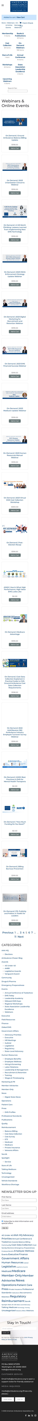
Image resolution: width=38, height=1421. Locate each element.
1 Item (25, 23)
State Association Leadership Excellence (20, 68)
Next (21, 936)
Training (8, 1075)
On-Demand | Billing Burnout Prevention (15, 868)
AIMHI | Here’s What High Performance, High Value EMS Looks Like (15, 589)
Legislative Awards (13, 971)
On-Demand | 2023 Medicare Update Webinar (14, 409)
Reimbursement (9, 1127)
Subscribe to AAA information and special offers (17, 1222)
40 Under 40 (10, 966)
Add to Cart (15, 148)
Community (7, 978)
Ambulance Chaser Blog (12, 958)
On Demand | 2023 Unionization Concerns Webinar (14, 182)
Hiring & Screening (13, 1064)
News (4, 1093)
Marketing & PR (8, 1082)
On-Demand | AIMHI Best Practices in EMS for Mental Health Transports (15, 779)
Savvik (4, 1154)
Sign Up (6, 1333)
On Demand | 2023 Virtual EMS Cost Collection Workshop (15, 500)
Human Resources (10, 1055)
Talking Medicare (9, 1169)
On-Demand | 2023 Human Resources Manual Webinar (14, 455)
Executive (6, 1016)
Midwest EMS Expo (13, 1001)
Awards (5, 962)
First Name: (7, 1197)
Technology (6, 1173)
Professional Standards (12, 1116)
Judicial (8, 1043)
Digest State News (13, 1097)
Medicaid (9, 1142)
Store (4, 23)
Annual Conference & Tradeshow (19, 993)
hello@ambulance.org (11, 1370)
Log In (20, 1399)
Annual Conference (20, 56)
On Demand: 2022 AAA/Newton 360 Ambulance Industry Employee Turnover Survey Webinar (14, 732)
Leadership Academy (14, 998)
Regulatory (9, 1049)
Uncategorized (8, 1177)
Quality (5, 1124)
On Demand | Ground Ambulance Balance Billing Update (14, 138)
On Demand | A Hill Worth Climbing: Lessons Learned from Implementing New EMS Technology (14, 228)
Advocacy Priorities (13, 1035)
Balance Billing (11, 1131)
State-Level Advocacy (14, 1051)
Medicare (9, 1145)
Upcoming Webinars (7, 80)
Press (4, 1108)
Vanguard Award (12, 974)
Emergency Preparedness (13, 985)
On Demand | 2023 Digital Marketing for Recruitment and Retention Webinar (15, 320)
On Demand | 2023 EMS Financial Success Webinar (14, 365)
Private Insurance (12, 1148)
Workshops (7, 65)
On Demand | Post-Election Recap (15, 544)
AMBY (7, 968)
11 (15, 936)
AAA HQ (5, 950)
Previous (7, 932)
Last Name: (6, 1205)
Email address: (8, 1213)
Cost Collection (7, 44)
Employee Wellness (13, 1062)
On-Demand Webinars (18, 25)
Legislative (9, 1046)
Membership (7, 33)
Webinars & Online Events (10, 25)
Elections (9, 954)
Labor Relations (11, 1067)
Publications (7, 1120)
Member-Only (8, 1089)
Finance (5, 1023)
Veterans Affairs (11, 1150)
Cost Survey (10, 1137)
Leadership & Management (16, 1070)
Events (4, 989)
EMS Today (9, 996)
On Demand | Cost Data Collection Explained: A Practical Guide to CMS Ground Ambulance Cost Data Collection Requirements (14, 682)
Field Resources (8, 1020)
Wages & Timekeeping (14, 1078)
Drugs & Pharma (9, 981)
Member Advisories (10, 1086)
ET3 (6, 1139)
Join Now (8, 1399)
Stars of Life (7, 55)
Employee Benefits (13, 1059)
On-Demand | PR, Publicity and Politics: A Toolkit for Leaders (14, 913)
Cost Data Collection (13, 1134)
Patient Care (7, 1105)
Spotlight (6, 1158)
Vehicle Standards (9, 1181)
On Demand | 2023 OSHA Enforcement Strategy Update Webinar (15, 274)
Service (8, 1162)
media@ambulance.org (12, 1391)
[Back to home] (19, 5)
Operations (6, 1101)
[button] (3, 5)
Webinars (9, 1012)
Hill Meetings (10, 1040)
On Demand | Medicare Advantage (15, 633)
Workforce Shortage (10, 1184)
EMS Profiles (10, 1112)
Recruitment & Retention (15, 1073)
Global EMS (6, 1027)
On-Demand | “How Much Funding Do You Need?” (15, 823)
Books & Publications (20, 34)
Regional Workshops (13, 1004)
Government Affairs (10, 1031)
